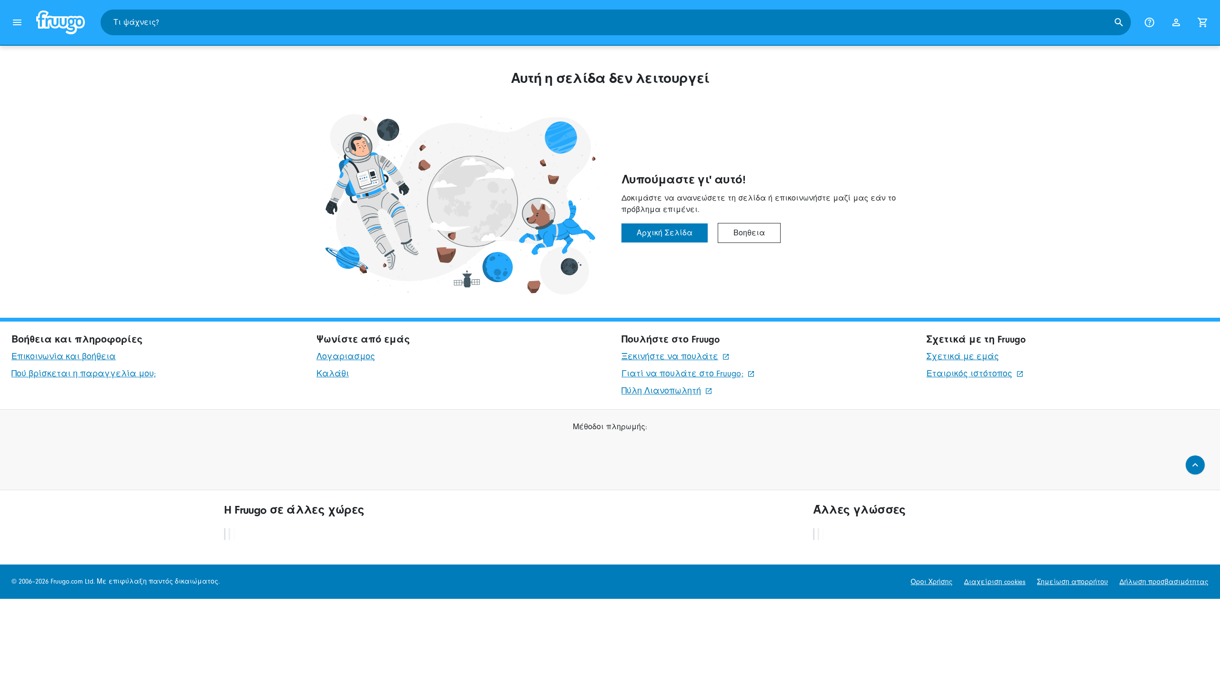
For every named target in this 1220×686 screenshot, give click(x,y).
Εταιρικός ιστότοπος (969, 374)
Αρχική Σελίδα (664, 233)
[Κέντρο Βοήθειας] (1149, 22)
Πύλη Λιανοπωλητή (661, 391)
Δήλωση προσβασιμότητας (1164, 582)
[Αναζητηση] (1118, 22)
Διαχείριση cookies (995, 582)
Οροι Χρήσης (932, 582)
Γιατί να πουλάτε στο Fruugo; (682, 374)
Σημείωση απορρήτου (1072, 582)
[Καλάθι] (1202, 22)
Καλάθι (332, 374)
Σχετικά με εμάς (962, 357)
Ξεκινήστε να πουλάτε (669, 357)
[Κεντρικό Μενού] (17, 22)
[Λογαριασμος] (1176, 22)
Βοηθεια (749, 233)
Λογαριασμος (345, 357)
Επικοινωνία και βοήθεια (63, 357)
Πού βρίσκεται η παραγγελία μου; (83, 374)
